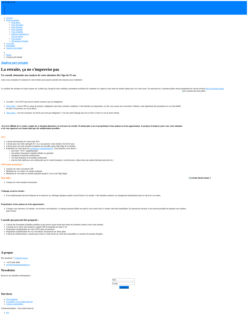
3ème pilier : (11, 113)
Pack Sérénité (16, 29)
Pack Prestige (16, 27)
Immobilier (10, 46)
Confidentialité (12, 13)
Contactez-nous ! (21, 258)
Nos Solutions (12, 299)
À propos (10, 6)
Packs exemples (12, 20)
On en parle (11, 11)
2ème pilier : (11, 106)
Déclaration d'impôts (19, 41)
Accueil (9, 18)
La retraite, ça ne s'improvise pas (19, 302)
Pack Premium (17, 25)
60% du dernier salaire (215, 88)
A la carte (10, 43)
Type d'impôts (17, 32)
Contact (9, 9)
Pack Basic (15, 22)
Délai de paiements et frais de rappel (20, 35)
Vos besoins (16, 39)
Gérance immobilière (14, 304)
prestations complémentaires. (42, 148)
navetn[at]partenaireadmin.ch (27, 2)
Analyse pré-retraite (14, 48)
